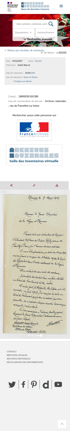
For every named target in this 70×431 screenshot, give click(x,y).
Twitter (12, 384)
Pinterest (34, 384)
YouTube (58, 384)
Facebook (23, 384)
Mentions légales (17, 355)
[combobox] (32, 33)
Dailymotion (46, 384)
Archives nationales (18, 359)
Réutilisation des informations (25, 362)
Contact (12, 351)
